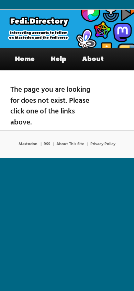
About (93, 58)
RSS (47, 144)
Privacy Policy (102, 144)
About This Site (70, 144)
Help (58, 58)
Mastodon (28, 144)
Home (25, 58)
